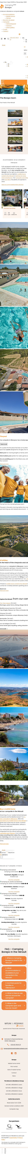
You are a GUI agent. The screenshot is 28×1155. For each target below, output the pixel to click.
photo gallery (10, 27)
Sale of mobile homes (14, 1069)
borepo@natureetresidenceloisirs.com (15, 1048)
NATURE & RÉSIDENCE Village (14, 1087)
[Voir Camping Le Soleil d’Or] (14, 917)
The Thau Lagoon (5, 603)
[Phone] (8, 38)
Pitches (8, 18)
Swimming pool (11, 23)
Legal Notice (13, 1137)
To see (5, 29)
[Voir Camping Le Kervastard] (14, 870)
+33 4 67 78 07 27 (14, 38)
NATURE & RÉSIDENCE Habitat (14, 1094)
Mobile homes (10, 16)
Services (9, 25)
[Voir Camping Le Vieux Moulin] (14, 894)
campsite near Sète (22, 177)
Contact (5, 31)
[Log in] (1, 38)
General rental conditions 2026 (14, 1106)
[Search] (1, 857)
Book (3, 45)
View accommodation (8, 184)
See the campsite (14, 879)
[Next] (25, 200)
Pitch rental (14, 1066)
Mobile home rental (14, 1063)
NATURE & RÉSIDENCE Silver (14, 1091)
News (14, 1076)
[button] (7, 852)
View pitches (19, 184)
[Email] (5, 38)
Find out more (4, 464)
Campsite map (14, 1109)
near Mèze (7, 179)
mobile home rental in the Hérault (16, 583)
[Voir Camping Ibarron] (14, 929)
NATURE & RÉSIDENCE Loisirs (14, 1084)
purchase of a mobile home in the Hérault (13, 820)
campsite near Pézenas (7, 833)
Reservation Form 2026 (14, 1102)
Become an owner (8, 20)
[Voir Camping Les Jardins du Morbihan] (14, 882)
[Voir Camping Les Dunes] (14, 905)
